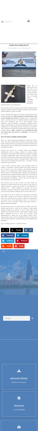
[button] (28, 21)
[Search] (32, 318)
